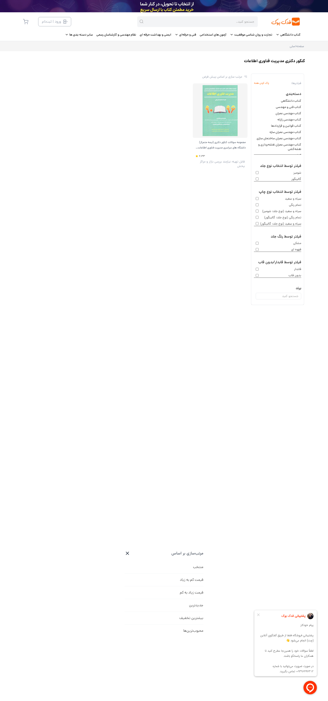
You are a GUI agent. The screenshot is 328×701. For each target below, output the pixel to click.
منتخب (198, 567)
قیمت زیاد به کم (191, 592)
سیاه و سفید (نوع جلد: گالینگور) (280, 223)
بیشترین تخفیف (191, 618)
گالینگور (296, 179)
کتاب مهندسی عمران (288, 113)
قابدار (297, 269)
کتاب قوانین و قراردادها (286, 126)
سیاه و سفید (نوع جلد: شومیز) (281, 211)
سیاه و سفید (293, 198)
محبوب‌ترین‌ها (193, 630)
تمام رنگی (295, 205)
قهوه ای (296, 249)
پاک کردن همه (261, 83)
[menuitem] (288, 34)
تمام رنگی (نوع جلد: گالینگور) (282, 217)
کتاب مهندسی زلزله (289, 119)
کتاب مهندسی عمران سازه (285, 132)
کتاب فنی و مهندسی (288, 107)
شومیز (297, 173)
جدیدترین (196, 605)
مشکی (297, 243)
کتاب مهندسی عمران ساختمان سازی (279, 138)
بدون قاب (295, 275)
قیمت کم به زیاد (191, 579)
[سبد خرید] (25, 21)
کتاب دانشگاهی (291, 101)
